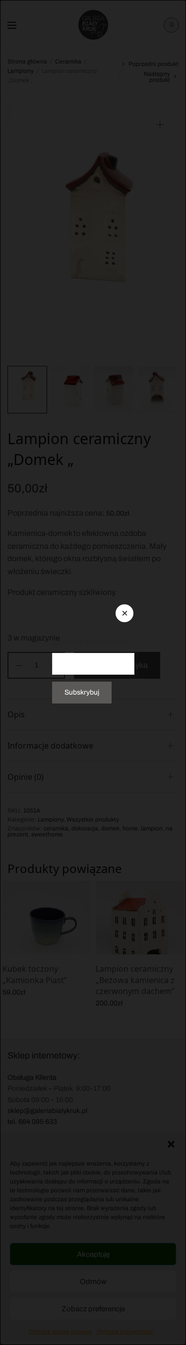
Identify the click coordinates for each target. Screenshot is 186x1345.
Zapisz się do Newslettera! (92, 641)
